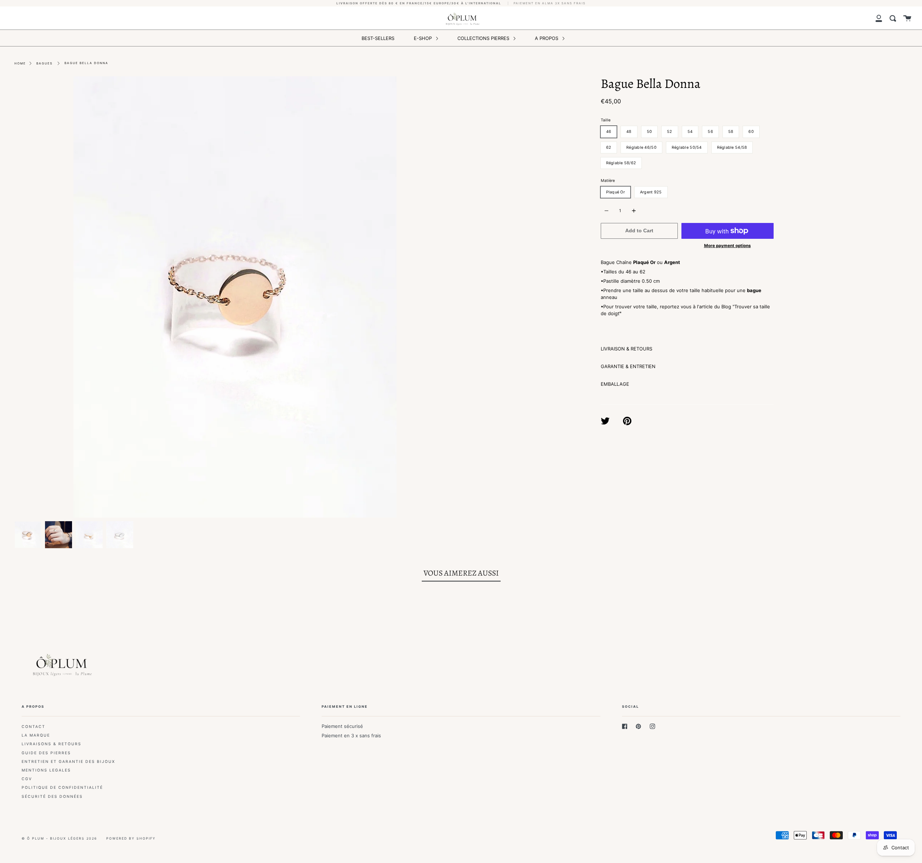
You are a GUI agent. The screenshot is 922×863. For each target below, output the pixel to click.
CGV (27, 779)
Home (20, 63)
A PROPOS (547, 38)
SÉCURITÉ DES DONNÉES (52, 796)
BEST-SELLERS (378, 38)
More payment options (727, 245)
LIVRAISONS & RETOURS (51, 744)
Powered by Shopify (131, 838)
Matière (608, 180)
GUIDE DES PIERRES (46, 753)
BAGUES (44, 63)
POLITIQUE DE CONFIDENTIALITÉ (62, 787)
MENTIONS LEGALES (46, 770)
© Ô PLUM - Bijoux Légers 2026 (59, 838)
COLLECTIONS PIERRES (484, 38)
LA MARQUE (36, 735)
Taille (605, 120)
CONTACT (33, 726)
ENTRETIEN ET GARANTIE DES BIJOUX (68, 761)
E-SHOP (423, 38)
